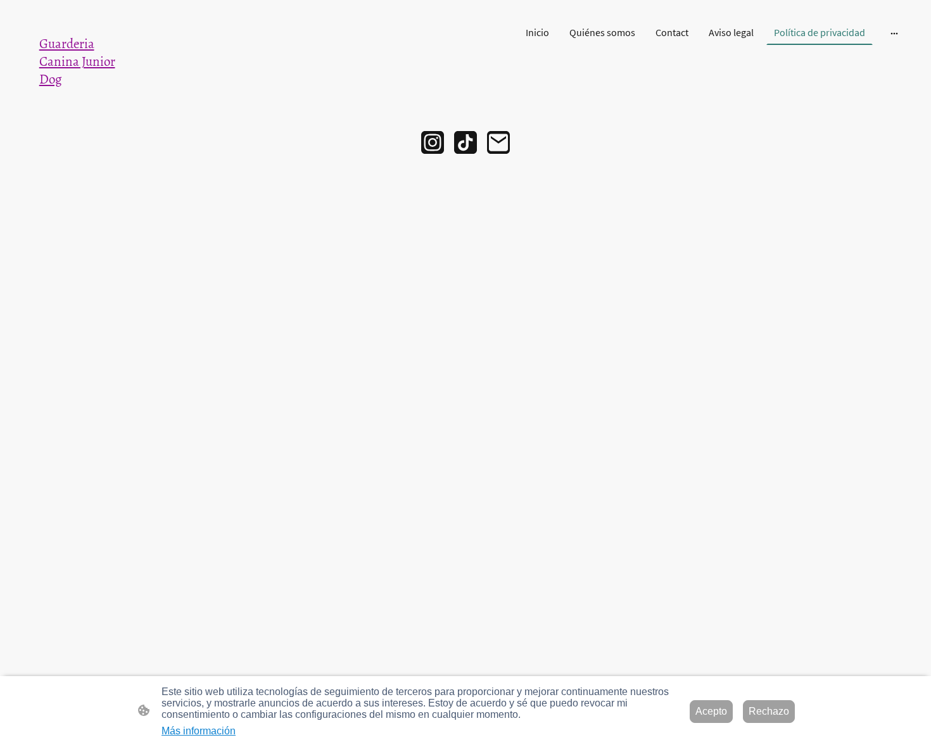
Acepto (711, 711)
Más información (199, 730)
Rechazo (769, 711)
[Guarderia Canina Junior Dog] (86, 99)
